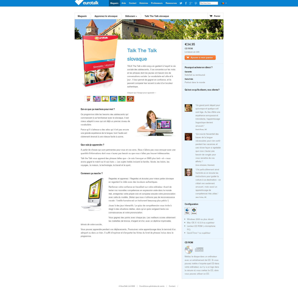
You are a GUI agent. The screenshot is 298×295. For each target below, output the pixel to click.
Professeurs (157, 3)
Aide (124, 3)
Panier (217, 15)
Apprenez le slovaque (106, 16)
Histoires (143, 3)
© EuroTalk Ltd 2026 (127, 286)
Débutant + (131, 16)
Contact (132, 3)
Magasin (114, 3)
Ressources (171, 3)
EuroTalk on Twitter (180, 3)
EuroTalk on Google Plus (190, 3)
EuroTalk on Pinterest (195, 3)
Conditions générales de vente (151, 286)
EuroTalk (86, 3)
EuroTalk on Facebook (185, 3)
